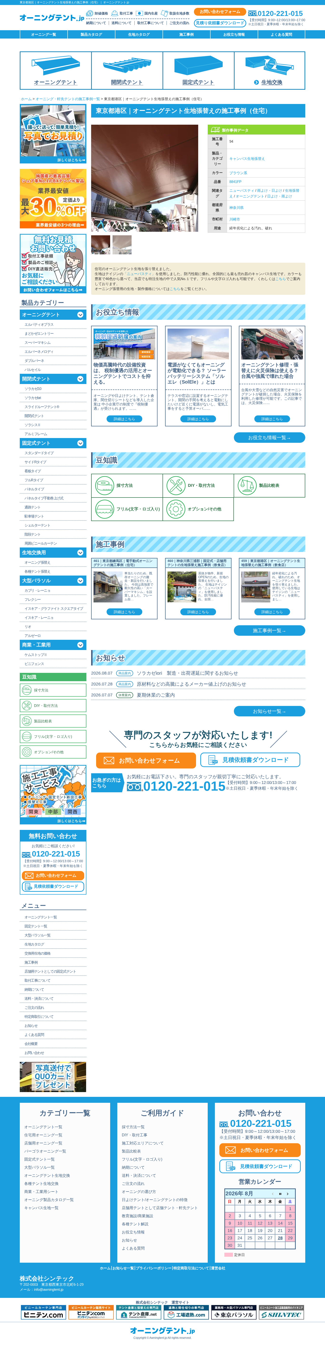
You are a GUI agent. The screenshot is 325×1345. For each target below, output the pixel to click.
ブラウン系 (238, 173)
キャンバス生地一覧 (41, 1208)
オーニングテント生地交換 (47, 1175)
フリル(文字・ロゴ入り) (142, 1159)
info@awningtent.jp (48, 1289)
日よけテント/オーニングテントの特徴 (154, 1200)
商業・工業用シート (41, 1192)
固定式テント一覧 (39, 1159)
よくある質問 (133, 1248)
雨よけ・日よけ (269, 190)
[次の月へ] (290, 1193)
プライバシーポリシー (154, 1268)
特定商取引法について (191, 1268)
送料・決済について (139, 1175)
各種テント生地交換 (41, 1184)
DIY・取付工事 (134, 1135)
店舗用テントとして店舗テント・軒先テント (160, 1208)
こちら (280, 279)
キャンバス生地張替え (247, 159)
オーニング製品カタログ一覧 (49, 1200)
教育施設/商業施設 (137, 1216)
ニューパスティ (241, 190)
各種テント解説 (135, 1224)
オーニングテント (250, 196)
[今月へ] (280, 1193)
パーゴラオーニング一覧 (45, 1151)
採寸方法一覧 (133, 1127)
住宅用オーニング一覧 (43, 1135)
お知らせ (129, 1240)
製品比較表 (131, 1151)
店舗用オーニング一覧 (43, 1143)
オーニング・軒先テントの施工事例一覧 (68, 99)
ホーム (26, 99)
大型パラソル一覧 (39, 1167)
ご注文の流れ (179, 23)
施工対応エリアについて (143, 1143)
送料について (122, 23)
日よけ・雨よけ (279, 196)
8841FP (235, 182)
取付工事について (150, 23)
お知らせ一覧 (123, 1268)
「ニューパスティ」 (139, 274)
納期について (96, 23)
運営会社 (218, 1268)
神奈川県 (236, 208)
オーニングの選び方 (139, 1192)
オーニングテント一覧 (43, 1127)
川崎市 (234, 219)
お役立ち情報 (133, 1232)
